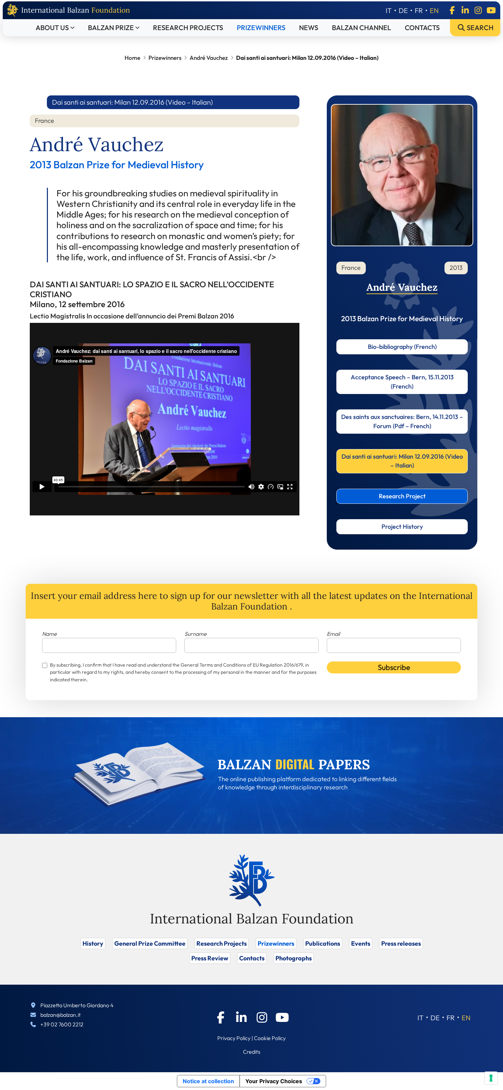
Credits (251, 1051)
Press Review (209, 958)
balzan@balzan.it (60, 1014)
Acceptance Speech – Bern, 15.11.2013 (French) (402, 381)
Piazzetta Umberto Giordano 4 (77, 1005)
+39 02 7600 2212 (61, 1024)
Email (333, 633)
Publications (322, 943)
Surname (195, 633)
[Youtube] (491, 10)
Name (49, 633)
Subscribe (394, 667)
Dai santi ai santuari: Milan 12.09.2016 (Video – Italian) (402, 460)
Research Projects (188, 27)
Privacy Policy (233, 1038)
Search (479, 27)
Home (132, 57)
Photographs (293, 958)
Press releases (401, 943)
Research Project (402, 496)
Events (360, 943)
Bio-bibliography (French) (402, 347)
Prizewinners (261, 27)
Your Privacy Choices (273, 1081)
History (92, 943)
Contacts (422, 27)
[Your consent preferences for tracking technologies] (491, 1078)
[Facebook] (452, 10)
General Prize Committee (149, 943)
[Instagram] (478, 10)
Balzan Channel (361, 27)
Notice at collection (208, 1081)
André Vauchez (209, 57)
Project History (402, 526)
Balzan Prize (111, 27)
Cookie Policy (270, 1038)
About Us (52, 27)
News (308, 27)
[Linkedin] (465, 10)
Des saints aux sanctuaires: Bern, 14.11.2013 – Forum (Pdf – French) (402, 421)
